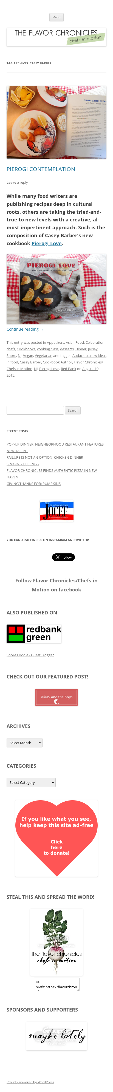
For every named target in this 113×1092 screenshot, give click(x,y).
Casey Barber (30, 362)
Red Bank (68, 368)
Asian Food (75, 342)
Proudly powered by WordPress (30, 1082)
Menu (56, 17)
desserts (67, 348)
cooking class (47, 348)
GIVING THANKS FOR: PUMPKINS (34, 483)
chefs (11, 348)
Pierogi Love (47, 243)
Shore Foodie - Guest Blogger (30, 654)
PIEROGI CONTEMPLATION (41, 169)
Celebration (95, 342)
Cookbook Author (57, 362)
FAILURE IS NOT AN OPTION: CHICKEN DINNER (45, 457)
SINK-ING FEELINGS (23, 463)
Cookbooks (26, 348)
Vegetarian (43, 355)
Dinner (80, 348)
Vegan (28, 355)
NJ (19, 355)
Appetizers (55, 342)
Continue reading (25, 329)
